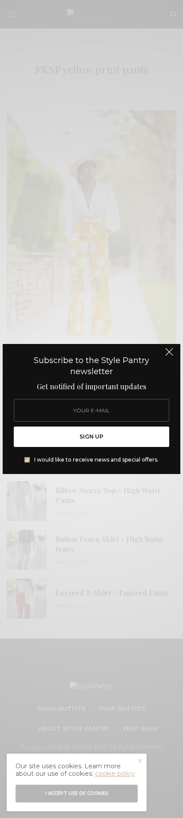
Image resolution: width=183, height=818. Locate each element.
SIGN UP (91, 436)
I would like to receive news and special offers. (96, 459)
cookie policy (115, 774)
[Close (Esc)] (169, 356)
